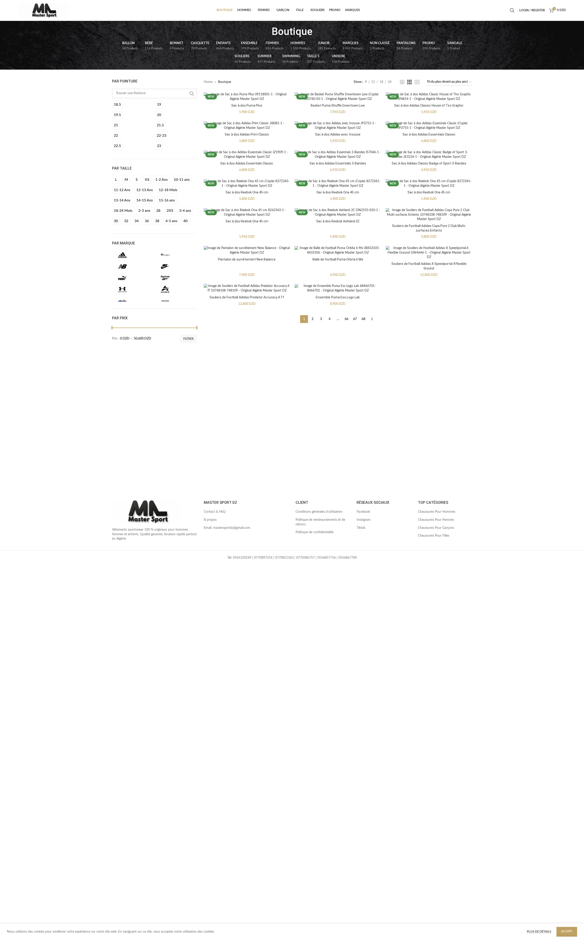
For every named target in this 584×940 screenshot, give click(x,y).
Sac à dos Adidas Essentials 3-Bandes (338, 163)
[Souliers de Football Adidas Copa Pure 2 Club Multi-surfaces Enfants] (429, 215)
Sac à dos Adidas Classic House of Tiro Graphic (429, 105)
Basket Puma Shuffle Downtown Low (338, 105)
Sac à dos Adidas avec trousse (337, 134)
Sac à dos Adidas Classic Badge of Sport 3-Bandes (429, 163)
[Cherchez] (512, 10)
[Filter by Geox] (175, 301)
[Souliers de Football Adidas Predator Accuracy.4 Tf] (247, 288)
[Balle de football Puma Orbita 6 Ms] (338, 250)
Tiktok (361, 527)
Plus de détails (539, 931)
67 (355, 319)
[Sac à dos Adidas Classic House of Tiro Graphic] (429, 96)
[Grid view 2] (402, 82)
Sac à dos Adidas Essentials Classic (428, 134)
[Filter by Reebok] (175, 278)
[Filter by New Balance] (132, 266)
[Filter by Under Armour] (132, 289)
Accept (567, 931)
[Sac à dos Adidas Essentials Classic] (429, 125)
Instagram (364, 519)
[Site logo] (43, 10)
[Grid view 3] (409, 82)
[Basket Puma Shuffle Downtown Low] (338, 96)
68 (363, 319)
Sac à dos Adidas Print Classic (247, 134)
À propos (210, 519)
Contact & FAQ (214, 511)
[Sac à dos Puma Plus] (247, 96)
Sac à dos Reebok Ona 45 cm (247, 192)
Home (208, 82)
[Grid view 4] (417, 82)
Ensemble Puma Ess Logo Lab (338, 297)
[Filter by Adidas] (132, 255)
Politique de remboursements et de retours (320, 522)
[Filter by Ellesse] (132, 301)
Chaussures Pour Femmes (436, 519)
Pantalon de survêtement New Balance (247, 259)
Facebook (363, 511)
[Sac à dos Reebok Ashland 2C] (338, 212)
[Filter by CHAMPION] (175, 255)
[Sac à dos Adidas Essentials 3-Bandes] (338, 154)
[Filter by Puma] (132, 278)
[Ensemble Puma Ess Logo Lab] (338, 288)
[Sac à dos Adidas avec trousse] (338, 125)
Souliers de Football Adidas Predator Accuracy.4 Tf (247, 297)
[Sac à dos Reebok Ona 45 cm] (247, 183)
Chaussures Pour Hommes (436, 511)
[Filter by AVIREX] (175, 289)
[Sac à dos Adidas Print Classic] (247, 125)
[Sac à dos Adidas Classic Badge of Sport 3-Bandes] (429, 154)
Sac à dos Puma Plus (246, 105)
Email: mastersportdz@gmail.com (227, 527)
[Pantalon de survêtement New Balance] (247, 250)
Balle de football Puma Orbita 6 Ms (338, 259)
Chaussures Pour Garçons (436, 527)
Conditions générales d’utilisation (319, 511)
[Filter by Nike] (175, 266)
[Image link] (146, 511)
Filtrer (188, 338)
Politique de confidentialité (314, 532)
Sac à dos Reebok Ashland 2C (338, 221)
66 (346, 319)
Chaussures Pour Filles (433, 535)
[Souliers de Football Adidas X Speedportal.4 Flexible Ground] (429, 253)
